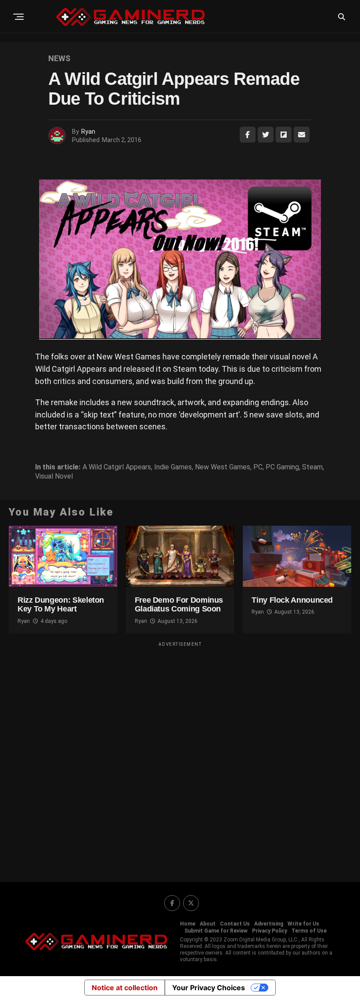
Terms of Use (309, 931)
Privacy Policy (269, 931)
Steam (312, 467)
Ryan (88, 131)
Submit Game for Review (216, 931)
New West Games (222, 467)
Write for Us (303, 924)
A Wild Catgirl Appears (117, 467)
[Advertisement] (180, 756)
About (208, 924)
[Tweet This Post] (266, 135)
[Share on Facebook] (248, 135)
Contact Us (235, 924)
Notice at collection (125, 987)
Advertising (268, 924)
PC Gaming (282, 467)
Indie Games (173, 467)
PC (258, 467)
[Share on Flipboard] (284, 135)
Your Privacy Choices (208, 987)
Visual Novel (54, 476)
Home (187, 924)
